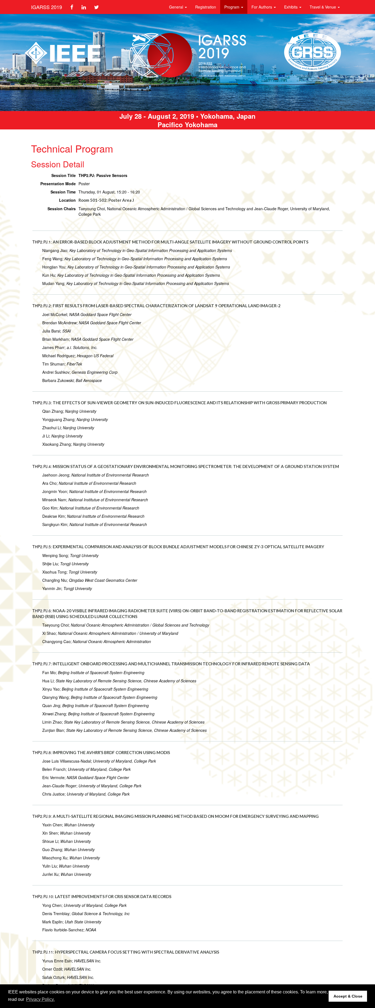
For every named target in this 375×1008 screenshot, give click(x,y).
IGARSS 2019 (46, 6)
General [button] (176, 7)
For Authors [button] (262, 7)
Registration (205, 7)
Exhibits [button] (291, 7)
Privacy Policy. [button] (40, 999)
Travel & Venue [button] (323, 7)
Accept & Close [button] (348, 996)
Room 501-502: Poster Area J (106, 200)
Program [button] (232, 7)
